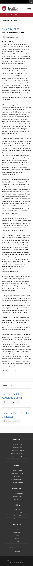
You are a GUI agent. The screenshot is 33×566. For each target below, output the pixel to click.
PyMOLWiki (17, 476)
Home (4, 15)
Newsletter (17, 532)
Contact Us (17, 509)
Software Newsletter (17, 460)
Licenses (17, 545)
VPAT (17, 542)
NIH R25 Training (17, 470)
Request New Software (17, 450)
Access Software (17, 447)
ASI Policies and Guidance (17, 548)
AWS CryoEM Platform (17, 473)
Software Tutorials (17, 457)
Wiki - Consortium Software (17, 513)
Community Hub (17, 496)
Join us (17, 529)
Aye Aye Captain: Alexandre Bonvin (12, 395)
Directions (17, 519)
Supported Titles (17, 444)
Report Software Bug (17, 454)
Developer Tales (13, 15)
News (17, 535)
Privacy (17, 539)
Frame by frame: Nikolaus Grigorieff (16, 414)
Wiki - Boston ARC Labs (17, 516)
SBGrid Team (17, 499)
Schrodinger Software (17, 482)
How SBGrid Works (17, 493)
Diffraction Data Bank (17, 479)
